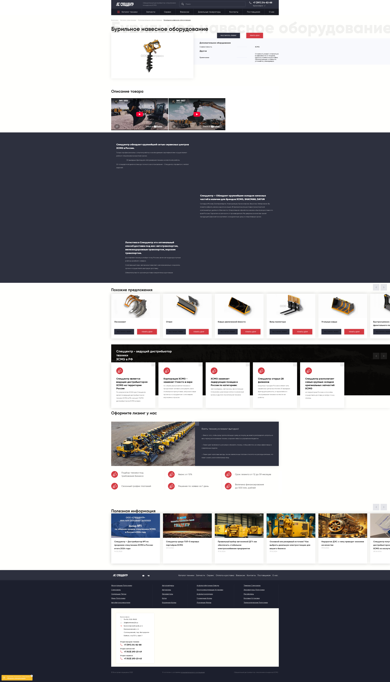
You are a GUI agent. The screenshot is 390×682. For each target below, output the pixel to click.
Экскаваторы (167, 594)
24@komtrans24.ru (131, 623)
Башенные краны (169, 603)
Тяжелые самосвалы (252, 585)
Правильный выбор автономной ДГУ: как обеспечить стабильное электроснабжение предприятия (237, 545)
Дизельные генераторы (209, 12)
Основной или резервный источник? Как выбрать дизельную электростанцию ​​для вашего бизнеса (290, 545)
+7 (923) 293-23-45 (133, 658)
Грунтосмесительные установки (210, 590)
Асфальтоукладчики (205, 594)
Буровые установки (252, 598)
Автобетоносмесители (120, 603)
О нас (271, 12)
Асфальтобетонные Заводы (208, 585)
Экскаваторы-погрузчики (254, 590)
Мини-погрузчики (118, 598)
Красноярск (258, 6)
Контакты (233, 12)
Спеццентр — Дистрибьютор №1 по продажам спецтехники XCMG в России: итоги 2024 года (133, 545)
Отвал (169, 322)
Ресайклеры (249, 594)
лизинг (124, 332)
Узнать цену (254, 35)
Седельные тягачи (118, 594)
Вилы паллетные (278, 322)
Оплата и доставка (225, 575)
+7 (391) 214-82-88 (262, 3)
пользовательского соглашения (193, 672)
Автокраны (166, 590)
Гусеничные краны (204, 598)
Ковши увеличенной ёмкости (232, 322)
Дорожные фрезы (204, 603)
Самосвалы (116, 590)
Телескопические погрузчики (256, 603)
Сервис (167, 12)
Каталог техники (129, 12)
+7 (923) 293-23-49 (133, 651)
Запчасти (150, 12)
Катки (164, 598)
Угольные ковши (329, 322)
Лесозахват (120, 322)
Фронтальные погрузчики (121, 585)
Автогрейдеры (168, 585)
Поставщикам (253, 12)
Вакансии (184, 12)
